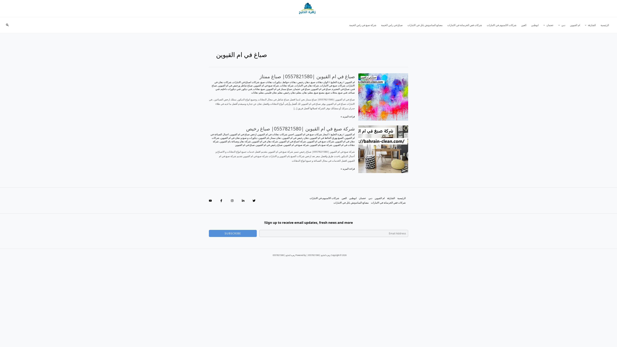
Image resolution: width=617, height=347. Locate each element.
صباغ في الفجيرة (340, 89)
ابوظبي (535, 25)
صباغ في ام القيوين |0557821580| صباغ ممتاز (307, 76)
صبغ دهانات (259, 89)
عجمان (550, 25)
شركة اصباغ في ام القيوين (292, 141)
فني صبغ (342, 92)
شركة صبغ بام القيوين (321, 145)
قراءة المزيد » (348, 117)
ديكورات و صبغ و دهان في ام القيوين (239, 137)
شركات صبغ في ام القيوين (320, 141)
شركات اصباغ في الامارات (246, 82)
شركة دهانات (287, 85)
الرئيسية (605, 25)
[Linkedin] (243, 200)
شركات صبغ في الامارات (332, 85)
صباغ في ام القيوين (321, 89)
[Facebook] (221, 200)
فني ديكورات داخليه (231, 89)
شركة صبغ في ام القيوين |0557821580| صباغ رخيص (300, 128)
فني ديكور (247, 89)
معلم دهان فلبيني (273, 92)
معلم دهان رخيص (292, 92)
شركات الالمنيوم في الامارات (501, 25)
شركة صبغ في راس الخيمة (362, 25)
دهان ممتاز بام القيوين (270, 137)
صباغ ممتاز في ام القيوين (279, 89)
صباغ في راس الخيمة (392, 25)
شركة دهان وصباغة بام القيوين (235, 141)
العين (523, 25)
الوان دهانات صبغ (319, 82)
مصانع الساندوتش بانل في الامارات (425, 25)
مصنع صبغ (319, 92)
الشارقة (592, 25)
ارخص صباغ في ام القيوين (243, 134)
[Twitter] (254, 200)
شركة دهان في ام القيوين (265, 141)
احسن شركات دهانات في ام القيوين (276, 134)
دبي (563, 25)
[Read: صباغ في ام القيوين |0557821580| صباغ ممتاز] (383, 96)
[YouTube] (210, 200)
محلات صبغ (331, 92)
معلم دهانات (257, 92)
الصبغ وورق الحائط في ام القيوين (327, 137)
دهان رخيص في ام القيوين (295, 137)
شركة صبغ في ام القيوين (266, 85)
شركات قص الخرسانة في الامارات (464, 25)
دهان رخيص (304, 82)
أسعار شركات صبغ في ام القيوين (311, 134)
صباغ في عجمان (301, 89)
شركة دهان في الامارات (307, 85)
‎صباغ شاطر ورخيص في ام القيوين (235, 85)
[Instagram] (232, 200)
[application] (586, 25)
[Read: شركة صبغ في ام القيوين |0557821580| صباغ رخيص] (383, 149)
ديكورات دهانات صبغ (271, 82)
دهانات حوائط (289, 82)
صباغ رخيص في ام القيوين (269, 145)
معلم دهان (307, 92)
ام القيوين (575, 25)
